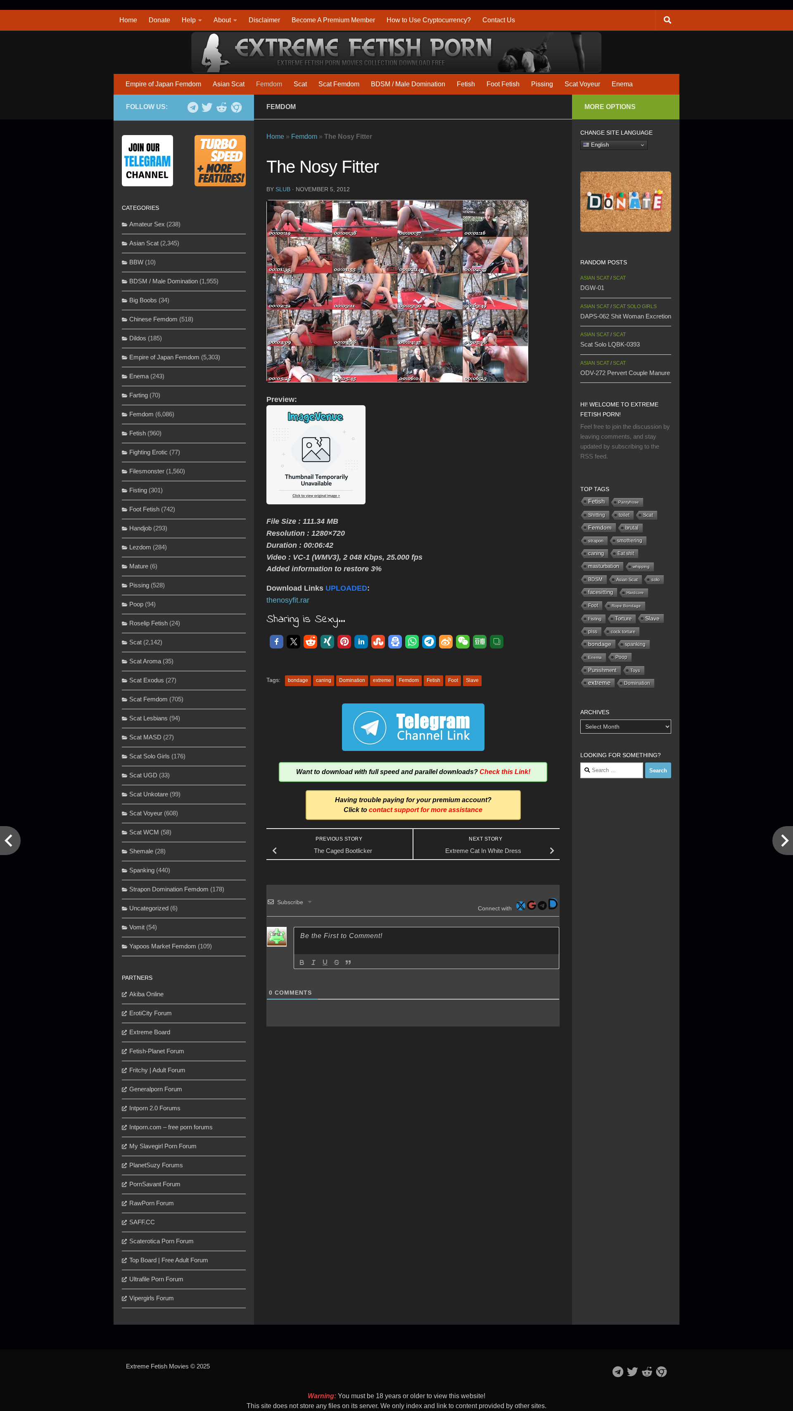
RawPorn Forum (151, 1203)
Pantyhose (628, 502)
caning (323, 680)
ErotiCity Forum (150, 1013)
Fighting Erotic (148, 452)
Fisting (138, 490)
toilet (624, 515)
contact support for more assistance (425, 809)
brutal (632, 528)
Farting (138, 395)
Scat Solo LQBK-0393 (610, 344)
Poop (136, 604)
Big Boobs (143, 300)
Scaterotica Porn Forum (161, 1241)
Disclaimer (264, 20)
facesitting (600, 592)
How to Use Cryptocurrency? (429, 20)
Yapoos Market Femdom (162, 946)
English (599, 145)
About (222, 20)
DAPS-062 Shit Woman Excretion (625, 316)
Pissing (542, 84)
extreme (382, 680)
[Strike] (336, 962)
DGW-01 (592, 287)
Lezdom (140, 547)
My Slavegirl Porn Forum (163, 1146)
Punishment (602, 670)
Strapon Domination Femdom (169, 889)
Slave (472, 680)
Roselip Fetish (148, 623)
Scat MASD (145, 737)
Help (189, 20)
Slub (282, 189)
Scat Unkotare (148, 794)
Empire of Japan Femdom (163, 84)
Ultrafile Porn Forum (156, 1279)
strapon (595, 540)
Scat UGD (143, 775)
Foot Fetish (503, 84)
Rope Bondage (626, 605)
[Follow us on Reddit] (221, 107)
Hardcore (635, 592)
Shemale (141, 851)
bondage (298, 680)
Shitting (596, 515)
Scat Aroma (145, 661)
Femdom (269, 84)
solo (655, 579)
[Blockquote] (348, 962)
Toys (635, 670)
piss (592, 631)
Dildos (137, 338)
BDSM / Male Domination (408, 84)
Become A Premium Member (333, 20)
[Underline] (325, 962)
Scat (300, 84)
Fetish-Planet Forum (156, 1051)
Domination (352, 680)
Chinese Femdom (153, 319)
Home (128, 20)
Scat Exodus (146, 680)
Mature (138, 566)
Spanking (141, 870)
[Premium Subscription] (236, 107)
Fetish (466, 84)
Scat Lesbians (148, 718)
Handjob (140, 528)
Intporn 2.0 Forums (154, 1108)
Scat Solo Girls (149, 756)
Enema (622, 84)
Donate (159, 20)
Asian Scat (229, 84)
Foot (453, 680)
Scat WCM (144, 832)
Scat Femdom (338, 84)
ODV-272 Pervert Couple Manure (625, 372)
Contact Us (498, 20)
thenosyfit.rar (287, 600)
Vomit (137, 927)
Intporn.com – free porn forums (171, 1127)
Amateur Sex (147, 224)
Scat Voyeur (582, 84)
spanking (635, 644)
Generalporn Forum (155, 1089)
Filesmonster (146, 471)
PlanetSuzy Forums (156, 1165)
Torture (623, 618)
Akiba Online (146, 994)
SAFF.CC (142, 1222)
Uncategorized (149, 908)
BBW (136, 262)
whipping (641, 566)
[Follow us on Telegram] (192, 107)
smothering (629, 541)
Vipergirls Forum (151, 1298)
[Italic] (313, 962)
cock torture (623, 631)
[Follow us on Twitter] (207, 107)
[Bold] (302, 962)
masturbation (603, 566)
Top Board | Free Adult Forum (168, 1260)
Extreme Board (149, 1032)
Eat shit (625, 553)
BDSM (595, 579)
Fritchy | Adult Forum (157, 1070)
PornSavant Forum (154, 1184)
